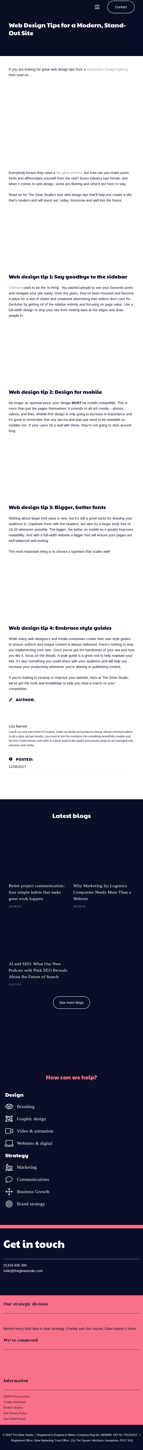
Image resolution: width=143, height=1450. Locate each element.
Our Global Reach (14, 1418)
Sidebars (15, 288)
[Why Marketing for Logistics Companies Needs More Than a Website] (103, 872)
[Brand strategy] (11, 1203)
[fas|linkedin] (6, 1282)
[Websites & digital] (11, 1143)
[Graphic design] (11, 1118)
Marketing (27, 1167)
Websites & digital (34, 1143)
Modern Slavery (13, 1407)
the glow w (64, 173)
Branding (26, 1106)
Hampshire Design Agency (107, 69)
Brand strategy (31, 1203)
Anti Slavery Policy (15, 1413)
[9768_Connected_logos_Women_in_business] (18, 1362)
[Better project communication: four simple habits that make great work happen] (39, 872)
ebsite (77, 173)
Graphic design (31, 1118)
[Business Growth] (11, 1191)
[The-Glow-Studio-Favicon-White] (12, 7)
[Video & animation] (11, 1130)
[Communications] (11, 1179)
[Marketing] (11, 1167)
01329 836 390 (15, 1265)
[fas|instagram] (18, 1282)
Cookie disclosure (14, 1402)
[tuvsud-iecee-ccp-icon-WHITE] (16, 1319)
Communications (33, 1179)
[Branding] (11, 1106)
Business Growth (33, 1191)
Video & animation (35, 1131)
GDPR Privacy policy (16, 1396)
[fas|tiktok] (29, 1282)
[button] (97, 7)
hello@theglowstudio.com (23, 1271)
